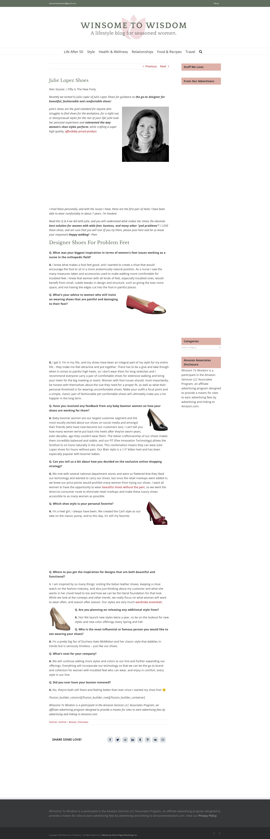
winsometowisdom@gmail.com (62, 3)
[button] (200, 51)
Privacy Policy (208, 815)
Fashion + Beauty (67, 722)
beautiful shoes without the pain (123, 487)
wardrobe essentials (148, 602)
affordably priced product (80, 131)
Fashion (53, 722)
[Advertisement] (109, 184)
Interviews (83, 722)
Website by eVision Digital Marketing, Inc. (119, 835)
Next (163, 66)
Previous (151, 66)
